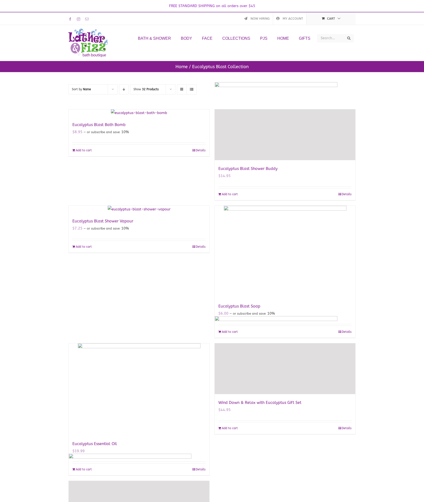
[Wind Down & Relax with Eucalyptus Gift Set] (285, 368)
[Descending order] (124, 89)
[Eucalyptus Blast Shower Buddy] (285, 134)
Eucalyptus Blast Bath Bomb (99, 124)
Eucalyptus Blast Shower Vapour (102, 221)
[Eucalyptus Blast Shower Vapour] (139, 209)
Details (201, 150)
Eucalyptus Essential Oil (94, 443)
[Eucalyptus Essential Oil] (139, 389)
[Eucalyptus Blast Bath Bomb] (139, 112)
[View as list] (191, 89)
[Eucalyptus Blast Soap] (285, 252)
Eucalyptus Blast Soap (239, 306)
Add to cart (84, 150)
